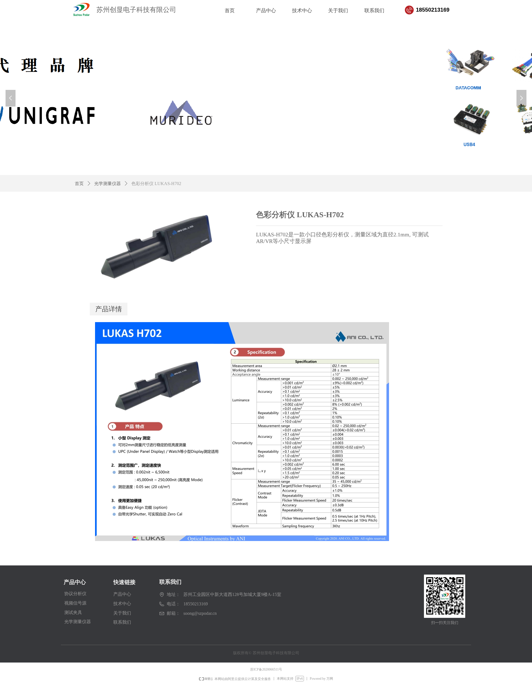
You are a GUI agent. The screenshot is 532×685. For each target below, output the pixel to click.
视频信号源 (75, 603)
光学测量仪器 (107, 183)
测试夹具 (73, 612)
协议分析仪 (75, 593)
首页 (79, 183)
